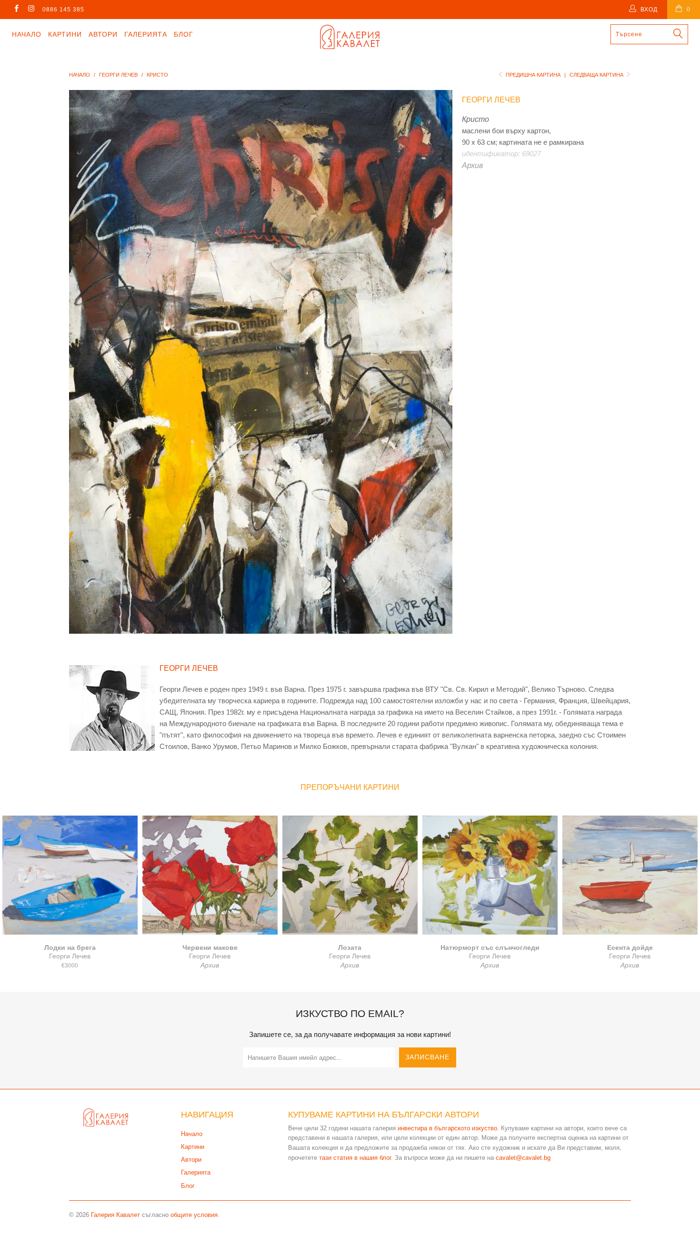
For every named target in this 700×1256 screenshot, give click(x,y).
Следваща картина (597, 75)
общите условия (194, 1214)
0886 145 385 (63, 9)
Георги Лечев (491, 100)
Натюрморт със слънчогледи (490, 875)
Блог (183, 34)
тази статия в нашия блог (355, 1157)
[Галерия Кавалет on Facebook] (16, 9)
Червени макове (210, 875)
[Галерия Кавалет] (350, 37)
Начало (26, 34)
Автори (103, 34)
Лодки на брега (70, 875)
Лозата (350, 875)
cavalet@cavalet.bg (523, 1157)
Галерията (145, 34)
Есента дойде (630, 875)
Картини (65, 34)
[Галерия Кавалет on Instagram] (31, 9)
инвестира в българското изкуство (447, 1128)
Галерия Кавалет (115, 1214)
